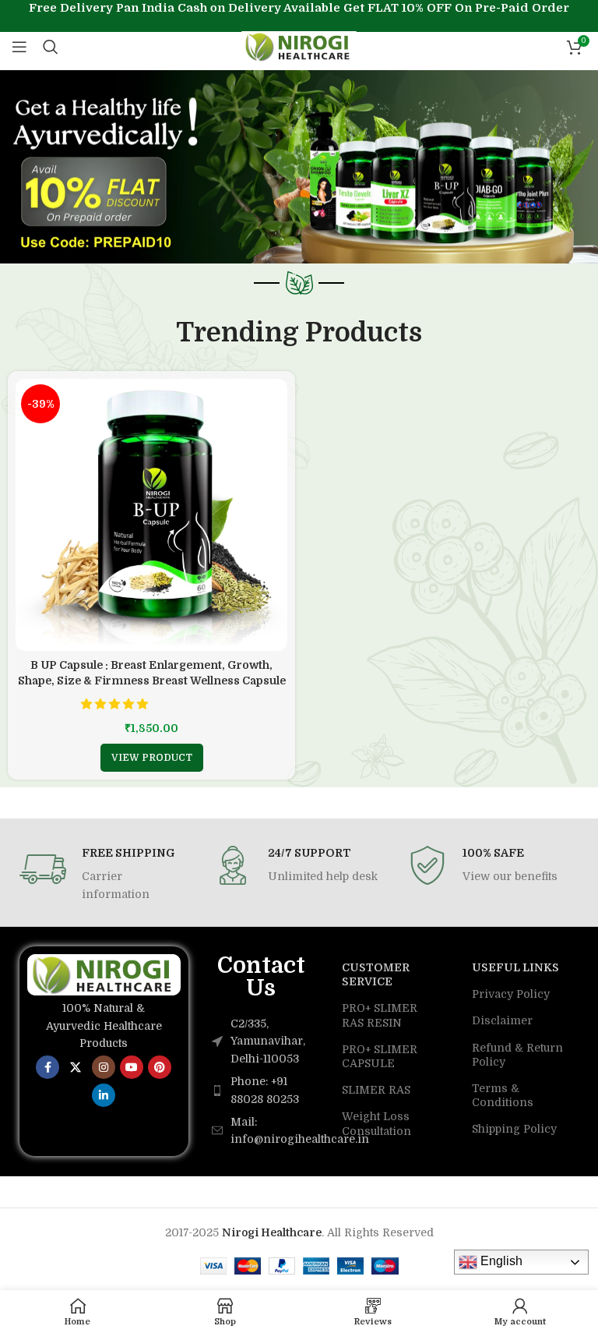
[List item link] (261, 1090)
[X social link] (75, 1067)
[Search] (50, 46)
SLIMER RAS (376, 1090)
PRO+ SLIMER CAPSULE (379, 1056)
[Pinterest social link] (159, 1067)
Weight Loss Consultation (376, 1123)
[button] (116, 704)
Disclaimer (502, 1020)
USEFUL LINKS (515, 967)
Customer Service (376, 974)
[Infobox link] (104, 874)
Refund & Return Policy (517, 1054)
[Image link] (104, 973)
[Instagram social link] (103, 1067)
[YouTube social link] (131, 1067)
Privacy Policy (511, 994)
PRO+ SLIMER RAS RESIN (379, 1015)
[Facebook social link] (47, 1067)
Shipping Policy (514, 1129)
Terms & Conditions (502, 1095)
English (499, 1261)
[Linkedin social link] (103, 1095)
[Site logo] (299, 46)
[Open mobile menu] (19, 46)
